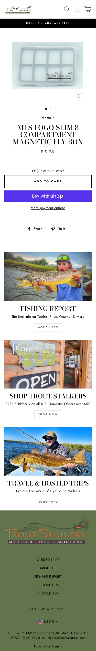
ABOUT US (48, 568)
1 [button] (46, 109)
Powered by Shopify (48, 646)
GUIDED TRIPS (48, 559)
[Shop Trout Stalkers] (48, 364)
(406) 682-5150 (57, 23)
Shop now (48, 414)
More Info (48, 502)
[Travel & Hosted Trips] (48, 451)
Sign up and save (48, 609)
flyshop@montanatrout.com (67, 637)
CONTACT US (48, 584)
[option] (48, 23)
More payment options (48, 207)
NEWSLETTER (48, 593)
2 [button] (51, 109)
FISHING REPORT (48, 576)
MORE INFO (48, 327)
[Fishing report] (48, 276)
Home (46, 117)
